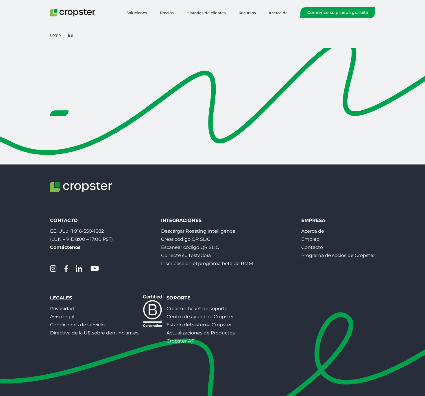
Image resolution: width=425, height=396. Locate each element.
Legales (61, 298)
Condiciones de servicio (77, 324)
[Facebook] (66, 268)
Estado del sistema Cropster (199, 324)
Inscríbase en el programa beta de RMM (207, 263)
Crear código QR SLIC (185, 239)
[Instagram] (53, 268)
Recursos (247, 12)
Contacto (312, 247)
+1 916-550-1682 (86, 231)
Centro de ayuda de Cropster (200, 316)
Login (55, 35)
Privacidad (62, 308)
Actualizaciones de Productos (201, 333)
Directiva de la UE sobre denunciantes (94, 333)
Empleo (310, 239)
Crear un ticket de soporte (197, 308)
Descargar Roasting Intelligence (198, 231)
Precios (167, 12)
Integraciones (181, 220)
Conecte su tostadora (186, 255)
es (70, 35)
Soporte (179, 298)
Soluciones (136, 12)
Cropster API (181, 341)
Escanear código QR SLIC (190, 247)
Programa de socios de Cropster (338, 255)
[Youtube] (94, 268)
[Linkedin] (79, 268)
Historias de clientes (206, 12)
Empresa (313, 220)
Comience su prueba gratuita (337, 12)
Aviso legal (62, 316)
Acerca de (278, 12)
